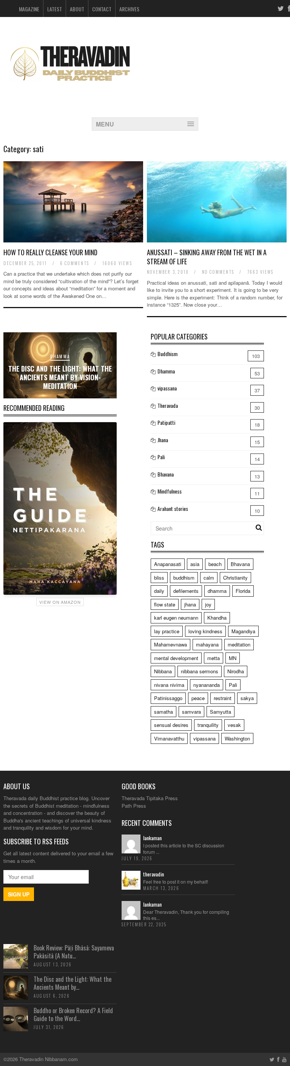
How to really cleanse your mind (50, 252)
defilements (186, 590)
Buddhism (167, 354)
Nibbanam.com (61, 1059)
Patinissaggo (168, 698)
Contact (101, 9)
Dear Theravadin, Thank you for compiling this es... (186, 915)
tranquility (208, 724)
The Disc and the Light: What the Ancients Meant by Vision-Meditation (60, 377)
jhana (190, 604)
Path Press (134, 805)
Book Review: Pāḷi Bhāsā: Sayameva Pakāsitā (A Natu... (74, 951)
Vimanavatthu (169, 738)
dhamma (217, 590)
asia (194, 564)
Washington (237, 738)
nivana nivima (169, 684)
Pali (161, 457)
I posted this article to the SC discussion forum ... (183, 848)
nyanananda (206, 684)
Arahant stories (172, 508)
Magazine (29, 9)
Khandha (217, 617)
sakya (247, 698)
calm (209, 577)
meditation (239, 644)
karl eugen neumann (176, 617)
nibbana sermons (199, 671)
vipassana (167, 388)
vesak (234, 724)
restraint (222, 698)
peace (198, 698)
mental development (176, 658)
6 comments (74, 263)
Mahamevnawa (170, 644)
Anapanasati (167, 564)
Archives (129, 9)
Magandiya (243, 631)
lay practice (166, 631)
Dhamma (60, 356)
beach (215, 564)
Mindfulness (169, 491)
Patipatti (166, 422)
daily (159, 590)
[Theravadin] (69, 88)
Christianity (235, 577)
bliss (159, 577)
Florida (243, 590)
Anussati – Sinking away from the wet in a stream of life (207, 256)
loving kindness (205, 631)
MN (232, 658)
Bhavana (165, 474)
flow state (164, 604)
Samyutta (220, 711)
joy (208, 604)
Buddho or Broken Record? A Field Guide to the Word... (73, 1014)
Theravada (167, 405)
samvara (191, 711)
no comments (218, 272)
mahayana (207, 644)
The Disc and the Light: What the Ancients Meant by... (72, 983)
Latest (54, 9)
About (77, 9)
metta (213, 658)
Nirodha (235, 671)
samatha (163, 711)
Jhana (162, 440)
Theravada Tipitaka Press (150, 798)
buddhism (183, 577)
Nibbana (163, 671)
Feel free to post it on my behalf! (175, 881)
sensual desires (171, 724)
